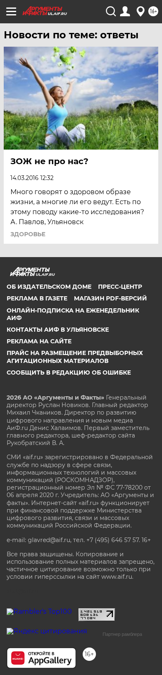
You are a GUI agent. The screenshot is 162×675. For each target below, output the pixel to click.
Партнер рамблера (122, 634)
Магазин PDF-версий (110, 298)
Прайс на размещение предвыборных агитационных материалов (75, 356)
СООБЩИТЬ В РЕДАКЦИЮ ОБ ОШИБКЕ (69, 372)
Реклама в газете (37, 298)
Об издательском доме (49, 286)
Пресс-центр (120, 286)
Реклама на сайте (39, 341)
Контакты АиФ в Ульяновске (58, 329)
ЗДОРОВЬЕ (27, 234)
